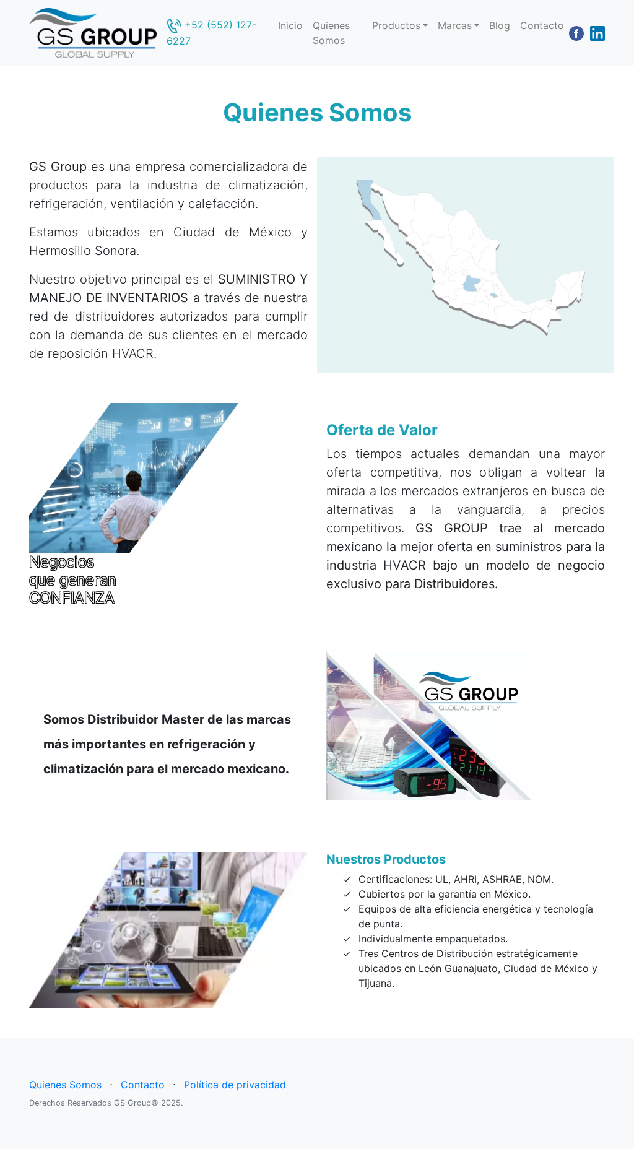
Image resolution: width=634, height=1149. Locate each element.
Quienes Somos (331, 32)
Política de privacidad (235, 1084)
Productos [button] (396, 25)
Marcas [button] (455, 25)
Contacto (542, 25)
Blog (499, 25)
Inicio (290, 25)
